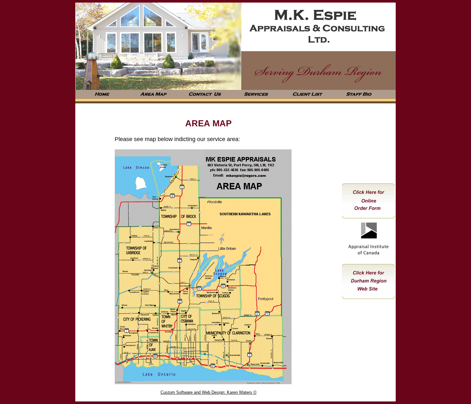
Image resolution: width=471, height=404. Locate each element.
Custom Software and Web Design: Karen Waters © (209, 392)
